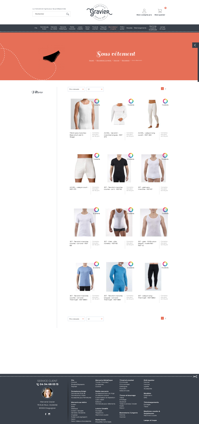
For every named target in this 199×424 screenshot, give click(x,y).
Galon (73, 419)
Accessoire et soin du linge (104, 393)
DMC (145, 398)
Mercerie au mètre (79, 402)
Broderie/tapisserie (77, 384)
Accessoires (148, 389)
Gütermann (148, 395)
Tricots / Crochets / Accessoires (102, 383)
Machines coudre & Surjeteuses (152, 412)
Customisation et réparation (105, 398)
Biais (73, 406)
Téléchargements (151, 402)
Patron (122, 408)
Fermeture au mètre (78, 395)
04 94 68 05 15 (49, 384)
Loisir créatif (99, 400)
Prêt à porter (149, 380)
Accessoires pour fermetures (81, 398)
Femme (122, 415)
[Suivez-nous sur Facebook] (45, 414)
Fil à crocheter (125, 384)
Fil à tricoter (124, 382)
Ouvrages (98, 411)
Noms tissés (100, 420)
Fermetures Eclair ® (78, 393)
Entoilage (123, 400)
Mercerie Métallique (104, 380)
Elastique (74, 408)
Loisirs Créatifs (101, 408)
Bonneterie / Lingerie (104, 60)
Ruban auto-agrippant (79, 417)
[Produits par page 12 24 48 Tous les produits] (95, 90)
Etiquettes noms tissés (103, 422)
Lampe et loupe (150, 420)
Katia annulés (124, 391)
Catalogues (123, 386)
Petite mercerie (102, 391)
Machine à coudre (101, 415)
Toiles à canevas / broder (128, 404)
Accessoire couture (102, 395)
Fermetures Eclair (78, 391)
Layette (146, 386)
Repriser (74, 386)
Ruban (73, 404)
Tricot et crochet (127, 380)
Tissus (122, 398)
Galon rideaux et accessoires (81, 421)
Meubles (147, 393)
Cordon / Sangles (77, 411)
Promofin (123, 389)
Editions (98, 402)
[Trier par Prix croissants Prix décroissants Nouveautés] (77, 90)
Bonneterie (125, 60)
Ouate (122, 406)
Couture (74, 382)
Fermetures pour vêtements (105, 404)
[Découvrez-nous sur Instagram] (49, 414)
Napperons (99, 413)
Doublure (123, 402)
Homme (116, 60)
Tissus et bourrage (128, 395)
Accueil (91, 60)
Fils (72, 380)
